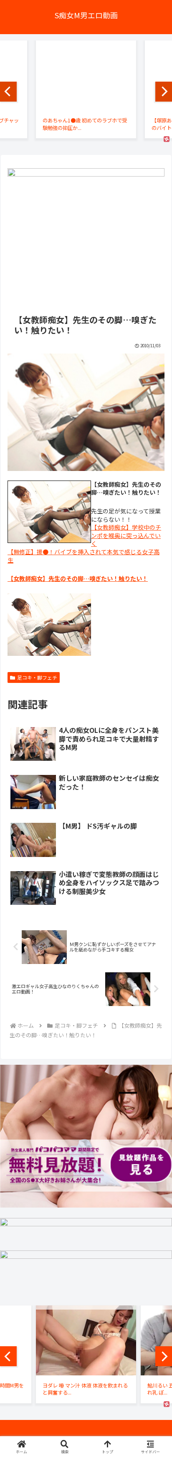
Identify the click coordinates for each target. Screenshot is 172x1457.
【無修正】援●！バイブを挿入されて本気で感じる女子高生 (83, 556)
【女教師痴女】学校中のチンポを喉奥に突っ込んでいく (126, 535)
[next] (163, 92)
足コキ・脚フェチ (37, 677)
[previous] (8, 92)
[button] (154, 1161)
